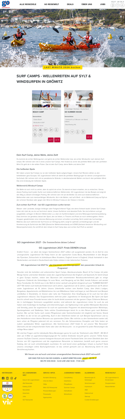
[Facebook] (3, 378)
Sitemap (87, 396)
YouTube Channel (31, 338)
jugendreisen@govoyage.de (45, 336)
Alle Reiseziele (101, 324)
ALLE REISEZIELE (28, 4)
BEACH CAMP (38, 112)
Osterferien (66, 316)
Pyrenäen (24, 257)
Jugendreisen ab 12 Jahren (74, 286)
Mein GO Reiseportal (50, 388)
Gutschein (26, 393)
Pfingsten (34, 321)
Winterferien (68, 394)
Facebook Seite (77, 338)
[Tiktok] (15, 378)
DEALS (70, 4)
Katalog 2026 (27, 387)
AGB (86, 390)
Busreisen (54, 278)
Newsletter (26, 390)
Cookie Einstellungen (92, 400)
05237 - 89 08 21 (117, 2)
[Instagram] (12, 378)
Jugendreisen (82, 302)
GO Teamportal (28, 400)
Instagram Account (53, 338)
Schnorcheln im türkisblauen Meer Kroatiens (47, 257)
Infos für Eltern (48, 381)
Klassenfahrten (110, 387)
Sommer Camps (69, 388)
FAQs (45, 384)
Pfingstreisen (56, 313)
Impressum (88, 387)
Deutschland (44, 260)
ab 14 (57, 140)
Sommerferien (93, 318)
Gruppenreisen (110, 383)
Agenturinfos (47, 397)
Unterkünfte (60, 288)
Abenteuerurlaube (74, 272)
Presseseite (47, 394)
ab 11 (51, 140)
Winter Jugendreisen (43, 324)
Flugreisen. (22, 280)
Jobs (24, 396)
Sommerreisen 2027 (66, 324)
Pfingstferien (68, 384)
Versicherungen (90, 383)
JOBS (102, 4)
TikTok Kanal (102, 336)
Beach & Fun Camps (91, 272)
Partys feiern (50, 255)
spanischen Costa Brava (72, 255)
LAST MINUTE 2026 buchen (62, 67)
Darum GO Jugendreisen (31, 380)
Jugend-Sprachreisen (64, 275)
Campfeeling (68, 378)
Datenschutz (89, 393)
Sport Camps (61, 272)
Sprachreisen (96, 316)
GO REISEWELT (51, 4)
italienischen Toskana (78, 260)
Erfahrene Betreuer (100, 299)
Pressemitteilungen (49, 391)
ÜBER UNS (87, 4)
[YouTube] (7, 378)
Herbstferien (26, 318)
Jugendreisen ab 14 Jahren (97, 286)
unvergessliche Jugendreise (28, 255)
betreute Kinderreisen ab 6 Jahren (49, 286)
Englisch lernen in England (76, 257)
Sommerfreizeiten (74, 313)
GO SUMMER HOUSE (73, 112)
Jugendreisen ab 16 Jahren (34, 288)
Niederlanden (22, 260)
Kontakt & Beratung (49, 378)
